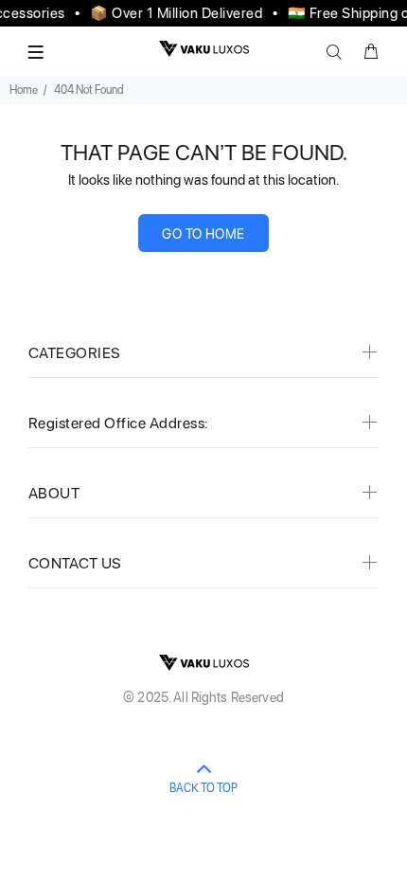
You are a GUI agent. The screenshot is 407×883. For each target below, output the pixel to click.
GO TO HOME (203, 234)
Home (23, 90)
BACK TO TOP (203, 788)
